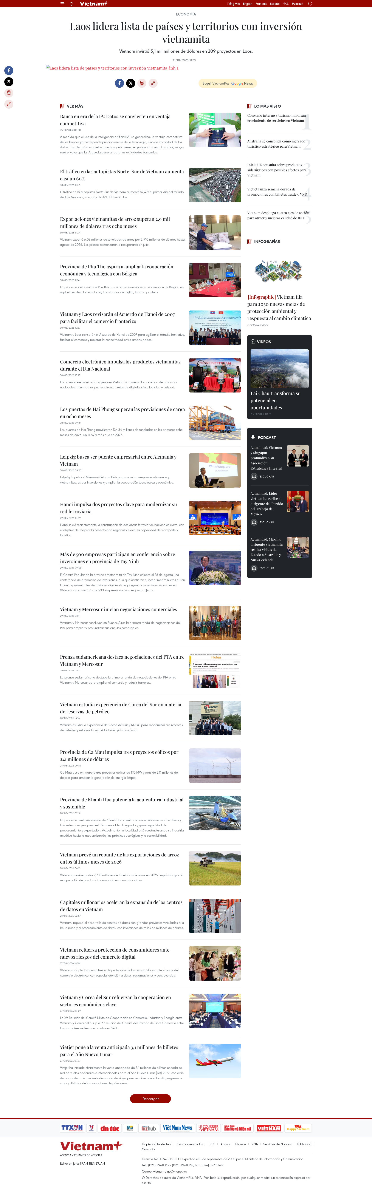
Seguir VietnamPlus (216, 83)
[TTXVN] (72, 1128)
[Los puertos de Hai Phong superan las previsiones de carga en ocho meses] (215, 423)
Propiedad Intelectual (156, 1144)
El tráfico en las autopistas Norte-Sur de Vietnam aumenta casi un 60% (122, 175)
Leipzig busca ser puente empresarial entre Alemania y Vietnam (118, 460)
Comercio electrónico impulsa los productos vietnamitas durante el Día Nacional (120, 365)
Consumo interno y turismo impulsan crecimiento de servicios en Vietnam (276, 118)
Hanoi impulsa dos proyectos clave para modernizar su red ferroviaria (118, 508)
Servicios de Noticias (277, 1144)
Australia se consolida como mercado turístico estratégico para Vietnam (276, 143)
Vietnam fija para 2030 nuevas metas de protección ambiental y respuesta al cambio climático (279, 307)
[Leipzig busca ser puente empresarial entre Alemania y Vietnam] (215, 470)
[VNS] (177, 1128)
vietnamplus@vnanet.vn (170, 1171)
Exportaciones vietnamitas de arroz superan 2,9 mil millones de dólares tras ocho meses (115, 222)
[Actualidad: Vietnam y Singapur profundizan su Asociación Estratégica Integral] (298, 456)
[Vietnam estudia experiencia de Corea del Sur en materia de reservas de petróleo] (215, 718)
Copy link (8, 104)
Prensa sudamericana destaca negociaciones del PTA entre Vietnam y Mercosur (122, 660)
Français (261, 4)
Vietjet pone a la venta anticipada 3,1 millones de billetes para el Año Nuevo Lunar (119, 1050)
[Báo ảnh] (269, 1128)
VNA (254, 1144)
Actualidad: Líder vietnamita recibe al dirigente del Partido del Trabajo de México (267, 503)
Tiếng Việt (233, 4)
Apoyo (224, 1144)
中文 (286, 3)
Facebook (8, 70)
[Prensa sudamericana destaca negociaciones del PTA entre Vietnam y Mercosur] (215, 670)
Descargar (151, 1098)
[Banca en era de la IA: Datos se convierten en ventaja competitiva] (215, 130)
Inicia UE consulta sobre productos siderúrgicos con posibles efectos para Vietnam (277, 169)
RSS (212, 1144)
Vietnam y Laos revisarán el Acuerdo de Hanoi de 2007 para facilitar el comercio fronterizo (117, 317)
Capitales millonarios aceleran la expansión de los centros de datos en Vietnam (121, 905)
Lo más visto (267, 106)
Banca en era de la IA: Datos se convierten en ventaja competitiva (115, 120)
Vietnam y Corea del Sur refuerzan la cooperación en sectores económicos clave (115, 1000)
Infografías (267, 241)
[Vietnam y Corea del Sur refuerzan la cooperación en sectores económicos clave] (215, 1011)
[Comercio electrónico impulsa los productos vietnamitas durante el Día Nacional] (215, 375)
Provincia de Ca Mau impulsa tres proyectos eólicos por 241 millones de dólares (119, 755)
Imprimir (8, 92)
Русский (297, 3)
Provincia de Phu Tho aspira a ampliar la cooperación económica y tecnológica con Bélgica (116, 270)
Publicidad (304, 1144)
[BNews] (130, 1128)
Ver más (75, 106)
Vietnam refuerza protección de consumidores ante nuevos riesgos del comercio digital (114, 953)
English (247, 4)
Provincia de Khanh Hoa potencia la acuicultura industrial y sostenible (121, 803)
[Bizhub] (148, 1128)
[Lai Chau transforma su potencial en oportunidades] (280, 368)
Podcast (267, 437)
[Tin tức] (110, 1128)
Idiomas (240, 1144)
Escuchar (267, 476)
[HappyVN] (298, 1128)
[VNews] (91, 1128)
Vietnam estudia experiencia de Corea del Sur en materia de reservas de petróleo (120, 708)
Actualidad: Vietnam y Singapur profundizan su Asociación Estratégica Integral (266, 457)
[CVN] (208, 1128)
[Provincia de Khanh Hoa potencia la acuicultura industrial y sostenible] (215, 813)
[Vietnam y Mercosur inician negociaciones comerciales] (215, 623)
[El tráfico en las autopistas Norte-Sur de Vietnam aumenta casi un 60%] (215, 185)
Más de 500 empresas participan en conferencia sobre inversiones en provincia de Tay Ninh (117, 557)
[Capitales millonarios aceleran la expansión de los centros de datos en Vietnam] (215, 916)
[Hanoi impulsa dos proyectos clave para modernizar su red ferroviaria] (215, 518)
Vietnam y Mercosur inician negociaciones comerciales (118, 609)
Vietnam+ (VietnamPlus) (94, 3)
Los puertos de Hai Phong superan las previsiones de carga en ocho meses (122, 412)
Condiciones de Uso (190, 1144)
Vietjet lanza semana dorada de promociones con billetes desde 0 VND (277, 191)
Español (275, 4)
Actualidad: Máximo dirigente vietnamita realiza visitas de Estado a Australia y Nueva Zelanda (267, 549)
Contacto (148, 1149)
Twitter (8, 81)
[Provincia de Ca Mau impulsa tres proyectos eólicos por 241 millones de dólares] (215, 765)
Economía (186, 14)
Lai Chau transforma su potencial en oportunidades (276, 400)
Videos (264, 341)
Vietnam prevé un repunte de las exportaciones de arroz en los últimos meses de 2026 (119, 858)
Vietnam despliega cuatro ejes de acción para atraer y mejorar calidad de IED (278, 215)
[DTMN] (237, 1128)
